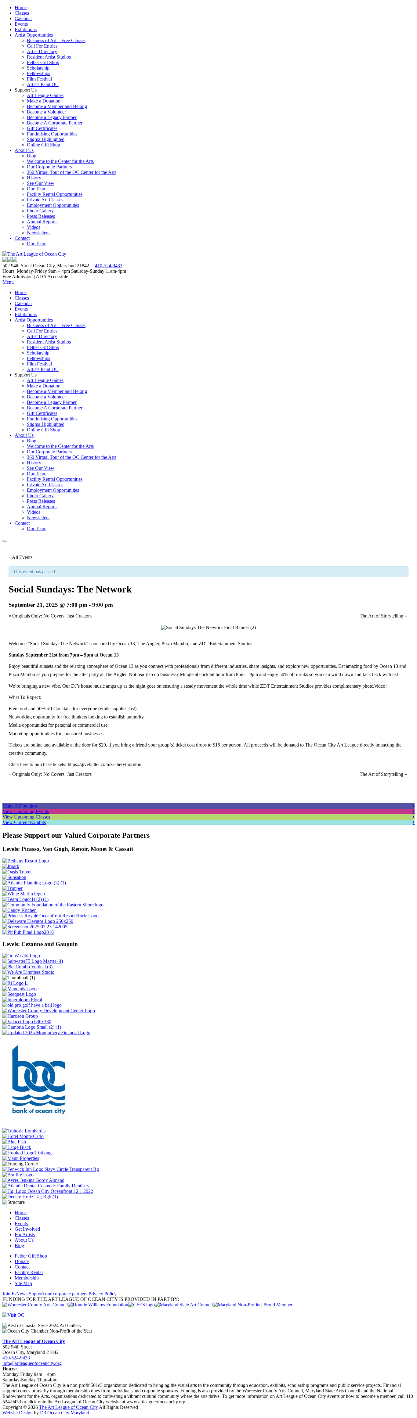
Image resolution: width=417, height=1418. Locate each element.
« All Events (20, 557)
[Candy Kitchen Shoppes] (19, 910)
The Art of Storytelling (383, 615)
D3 (43, 1412)
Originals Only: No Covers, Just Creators (50, 615)
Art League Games (45, 95)
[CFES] (141, 1304)
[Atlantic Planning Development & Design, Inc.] (34, 882)
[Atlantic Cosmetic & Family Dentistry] (45, 1185)
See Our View (40, 183)
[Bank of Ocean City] (39, 1125)
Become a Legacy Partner (52, 117)
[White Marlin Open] (23, 893)
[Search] (4, 541)
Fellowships (38, 73)
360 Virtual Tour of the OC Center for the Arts (71, 172)
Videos (33, 227)
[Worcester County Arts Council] (35, 1304)
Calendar (23, 18)
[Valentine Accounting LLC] (26, 1021)
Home (21, 7)
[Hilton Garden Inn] (47, 1191)
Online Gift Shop (43, 144)
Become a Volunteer (46, 111)
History (34, 177)
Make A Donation (19, 805)
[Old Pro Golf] (32, 1005)
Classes (22, 13)
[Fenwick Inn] (50, 1169)
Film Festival (39, 78)
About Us (24, 150)
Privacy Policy (103, 1293)
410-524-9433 (108, 265)
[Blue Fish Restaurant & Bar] (14, 1141)
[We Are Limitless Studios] (28, 972)
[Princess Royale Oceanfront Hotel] (50, 915)
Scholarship (38, 67)
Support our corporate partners (58, 1293)
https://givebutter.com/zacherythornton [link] (104, 764)
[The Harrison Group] (20, 1016)
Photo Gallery (40, 210)
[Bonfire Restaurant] (18, 1174)
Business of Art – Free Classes (56, 40)
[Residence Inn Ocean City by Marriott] (15, 983)
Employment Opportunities (53, 205)
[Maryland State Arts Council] (98, 1304)
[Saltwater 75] (32, 961)
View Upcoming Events (25, 811)
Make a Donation (43, 100)
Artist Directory (42, 51)
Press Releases (41, 216)
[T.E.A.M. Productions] (25, 899)
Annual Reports (42, 221)
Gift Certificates (42, 128)
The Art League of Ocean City (33, 1341)
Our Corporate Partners (49, 166)
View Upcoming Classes (26, 816)
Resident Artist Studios (49, 56)
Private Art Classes (45, 199)
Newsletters (38, 232)
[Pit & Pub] (28, 932)
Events (21, 24)
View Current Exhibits (24, 822)
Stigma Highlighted (45, 139)
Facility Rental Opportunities (54, 194)
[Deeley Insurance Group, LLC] (30, 1196)
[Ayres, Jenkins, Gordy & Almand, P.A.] (33, 1180)
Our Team (36, 188)
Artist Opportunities (34, 35)
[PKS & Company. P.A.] (27, 966)
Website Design (17, 1412)
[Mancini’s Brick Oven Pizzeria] (19, 988)
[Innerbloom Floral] (22, 999)
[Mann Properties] (20, 1158)
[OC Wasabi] (21, 955)
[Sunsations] (14, 877)
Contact (22, 238)
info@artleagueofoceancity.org (32, 1363)
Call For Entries (42, 46)
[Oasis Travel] (16, 871)
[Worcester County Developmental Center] (48, 1010)
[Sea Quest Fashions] (19, 994)
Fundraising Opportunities (52, 133)
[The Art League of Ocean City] (34, 254)
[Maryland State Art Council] (184, 1304)
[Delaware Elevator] (37, 921)
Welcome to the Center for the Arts (60, 161)
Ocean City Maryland (68, 1412)
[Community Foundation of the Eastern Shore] (52, 904)
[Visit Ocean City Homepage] (13, 1315)
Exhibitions (26, 29)
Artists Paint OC (43, 84)
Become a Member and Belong (57, 106)
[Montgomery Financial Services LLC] (46, 1032)
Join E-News (14, 1293)
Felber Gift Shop (43, 62)
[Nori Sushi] (34, 926)
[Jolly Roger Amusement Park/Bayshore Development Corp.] (10, 866)
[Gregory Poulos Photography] (16, 1147)
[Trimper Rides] (12, 888)
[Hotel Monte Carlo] (23, 1136)
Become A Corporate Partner (54, 122)
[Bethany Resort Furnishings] (25, 860)
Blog (31, 155)
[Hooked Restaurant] (27, 1152)
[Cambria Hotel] (31, 1027)
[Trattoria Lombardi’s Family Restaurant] (23, 1130)
